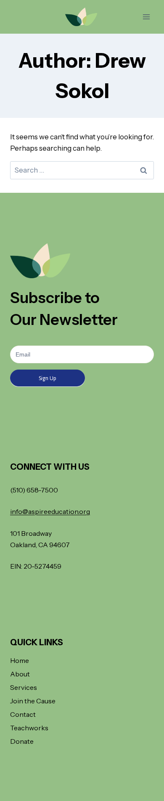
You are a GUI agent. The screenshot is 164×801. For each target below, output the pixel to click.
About (20, 674)
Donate (22, 741)
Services (23, 687)
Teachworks (29, 728)
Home (19, 660)
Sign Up (47, 378)
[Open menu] (146, 16)
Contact (23, 714)
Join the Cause (33, 701)
